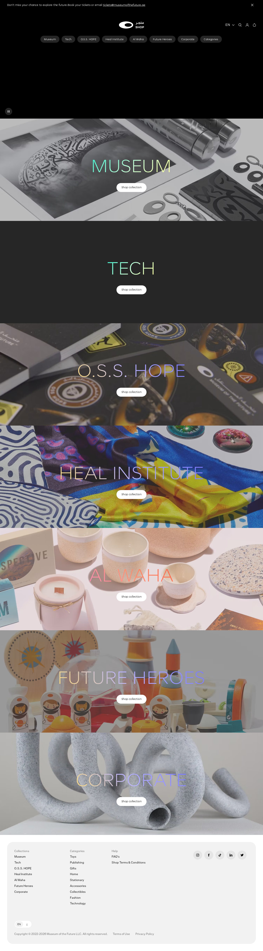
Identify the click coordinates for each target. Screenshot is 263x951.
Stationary (77, 880)
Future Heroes (23, 886)
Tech (17, 862)
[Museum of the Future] (131, 25)
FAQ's (116, 856)
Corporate (21, 892)
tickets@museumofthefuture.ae (124, 4)
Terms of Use (121, 934)
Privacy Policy (144, 934)
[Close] (252, 5)
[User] (247, 25)
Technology (78, 903)
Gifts (73, 868)
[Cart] (254, 25)
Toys (73, 856)
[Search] (240, 25)
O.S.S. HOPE (22, 868)
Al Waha (19, 880)
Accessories (78, 886)
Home (74, 874)
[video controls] (8, 111)
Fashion (75, 898)
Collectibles (78, 892)
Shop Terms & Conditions (128, 862)
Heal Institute (23, 874)
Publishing (77, 862)
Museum (20, 856)
